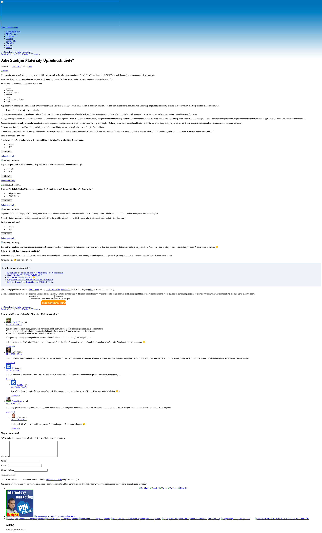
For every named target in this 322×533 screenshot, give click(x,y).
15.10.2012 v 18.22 (14, 324)
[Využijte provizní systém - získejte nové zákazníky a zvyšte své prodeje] (191, 519)
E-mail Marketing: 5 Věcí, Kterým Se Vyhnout (21, 54)
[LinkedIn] (182, 488)
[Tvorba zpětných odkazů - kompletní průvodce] (25, 519)
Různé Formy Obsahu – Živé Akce (16, 52)
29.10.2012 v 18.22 (14, 370)
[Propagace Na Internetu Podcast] (20, 516)
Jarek (14, 368)
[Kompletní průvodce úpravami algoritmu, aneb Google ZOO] (136, 519)
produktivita (65, 289)
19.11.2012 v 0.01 (13, 403)
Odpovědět (10, 346)
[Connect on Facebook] (172, 488)
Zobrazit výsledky (8, 156)
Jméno (3, 461)
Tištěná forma (14, 196)
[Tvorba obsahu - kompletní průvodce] (94, 519)
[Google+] (154, 488)
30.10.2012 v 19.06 (19, 387)
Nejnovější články (13, 32)
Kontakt (9, 45)
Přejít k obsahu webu (9, 27)
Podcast (9, 48)
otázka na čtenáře (53, 289)
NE (10, 147)
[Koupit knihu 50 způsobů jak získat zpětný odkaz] (54, 516)
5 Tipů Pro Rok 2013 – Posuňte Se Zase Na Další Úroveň (30, 280)
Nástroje (9, 39)
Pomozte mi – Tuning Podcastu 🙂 (21, 277)
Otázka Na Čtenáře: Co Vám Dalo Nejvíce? (24, 275)
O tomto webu (11, 36)
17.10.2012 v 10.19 (14, 354)
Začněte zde (11, 41)
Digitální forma (15, 194)
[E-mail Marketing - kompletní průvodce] (61, 519)
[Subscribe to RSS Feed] (144, 488)
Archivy (9, 530)
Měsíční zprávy (12, 34)
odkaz (90, 289)
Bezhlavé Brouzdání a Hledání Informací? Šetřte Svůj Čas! (30, 282)
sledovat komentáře (54, 480)
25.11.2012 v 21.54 (19, 420)
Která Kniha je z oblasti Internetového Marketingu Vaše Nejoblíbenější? (35, 273)
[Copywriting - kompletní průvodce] (235, 519)
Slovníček (10, 43)
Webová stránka (7, 470)
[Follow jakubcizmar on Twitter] (163, 488)
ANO (11, 144)
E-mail (4, 465)
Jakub (30, 66)
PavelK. (20, 384)
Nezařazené (34, 289)
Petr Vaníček (17, 322)
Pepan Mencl (17, 401)
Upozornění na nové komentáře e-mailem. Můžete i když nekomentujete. (43, 480)
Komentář (5, 456)
